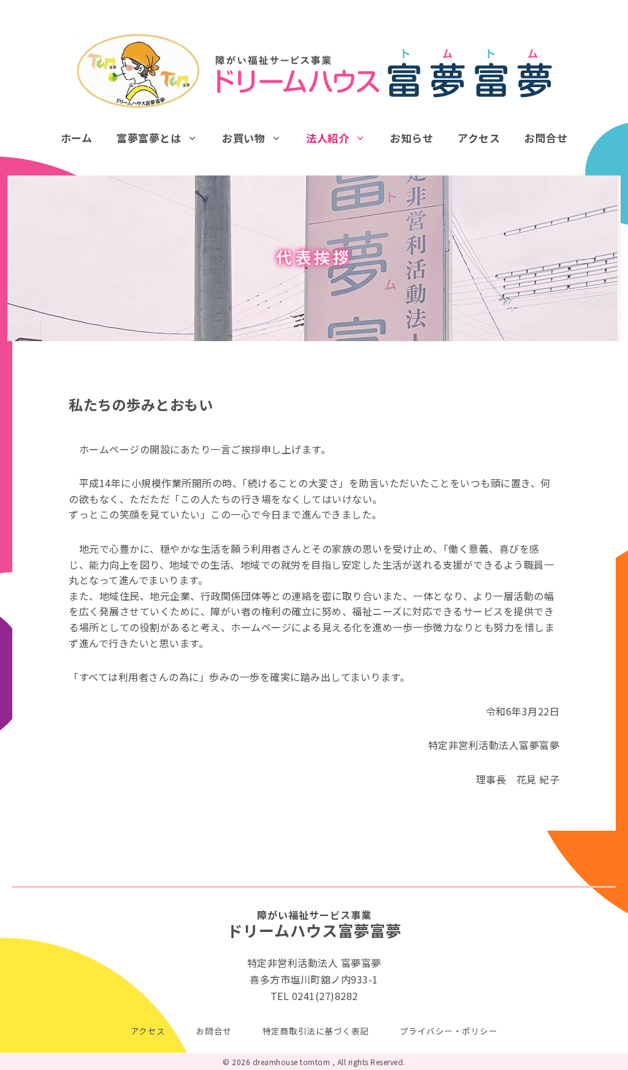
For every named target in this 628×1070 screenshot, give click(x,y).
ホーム (77, 137)
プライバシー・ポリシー (449, 1031)
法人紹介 (327, 137)
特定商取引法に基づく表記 (315, 1031)
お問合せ (545, 137)
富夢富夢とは (149, 137)
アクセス (479, 137)
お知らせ (411, 137)
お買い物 (243, 137)
